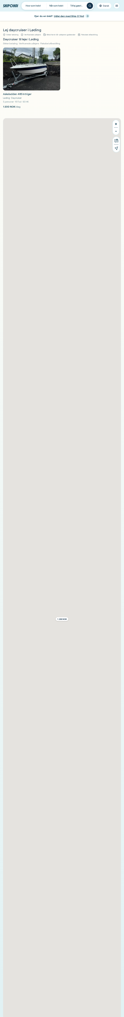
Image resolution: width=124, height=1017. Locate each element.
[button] (62, 619)
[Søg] (90, 6)
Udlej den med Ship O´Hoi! (69, 16)
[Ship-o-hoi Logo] (10, 5)
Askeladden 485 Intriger (17, 94)
